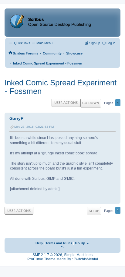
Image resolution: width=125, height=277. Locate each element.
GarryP (16, 118)
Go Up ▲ (82, 243)
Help (39, 243)
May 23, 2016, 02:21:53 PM (34, 126)
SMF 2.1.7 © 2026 (47, 255)
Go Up (94, 211)
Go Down (90, 103)
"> (62, 247)
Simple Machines (78, 255)
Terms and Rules (59, 243)
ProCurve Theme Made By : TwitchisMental (62, 259)
